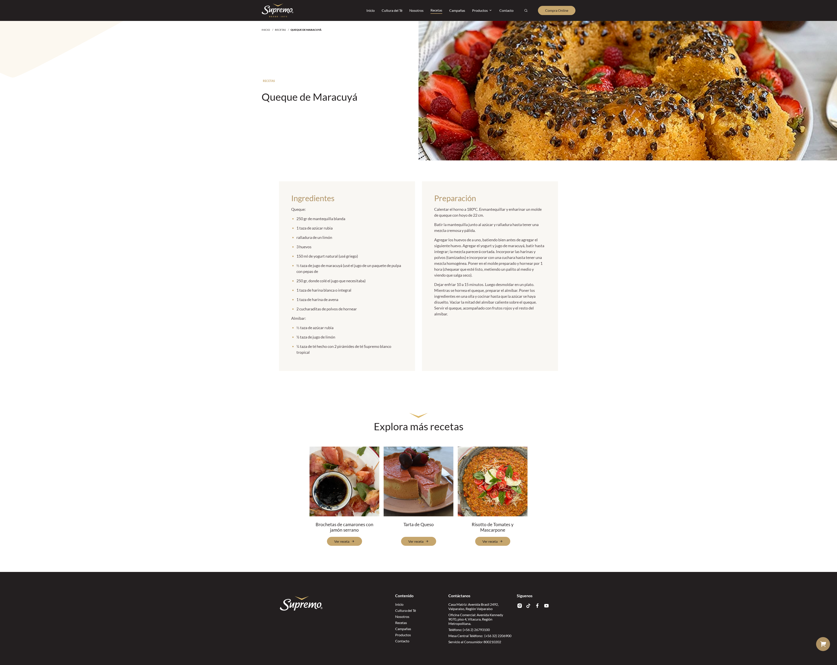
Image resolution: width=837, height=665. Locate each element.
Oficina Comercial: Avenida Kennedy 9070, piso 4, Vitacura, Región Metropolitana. (475, 619)
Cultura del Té (405, 610)
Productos (403, 635)
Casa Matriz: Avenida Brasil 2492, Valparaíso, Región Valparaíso (473, 606)
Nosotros (402, 616)
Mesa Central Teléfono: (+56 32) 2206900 (479, 636)
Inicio (266, 29)
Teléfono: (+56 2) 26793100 (469, 630)
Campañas (403, 629)
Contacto (402, 641)
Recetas (280, 29)
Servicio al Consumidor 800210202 (474, 642)
